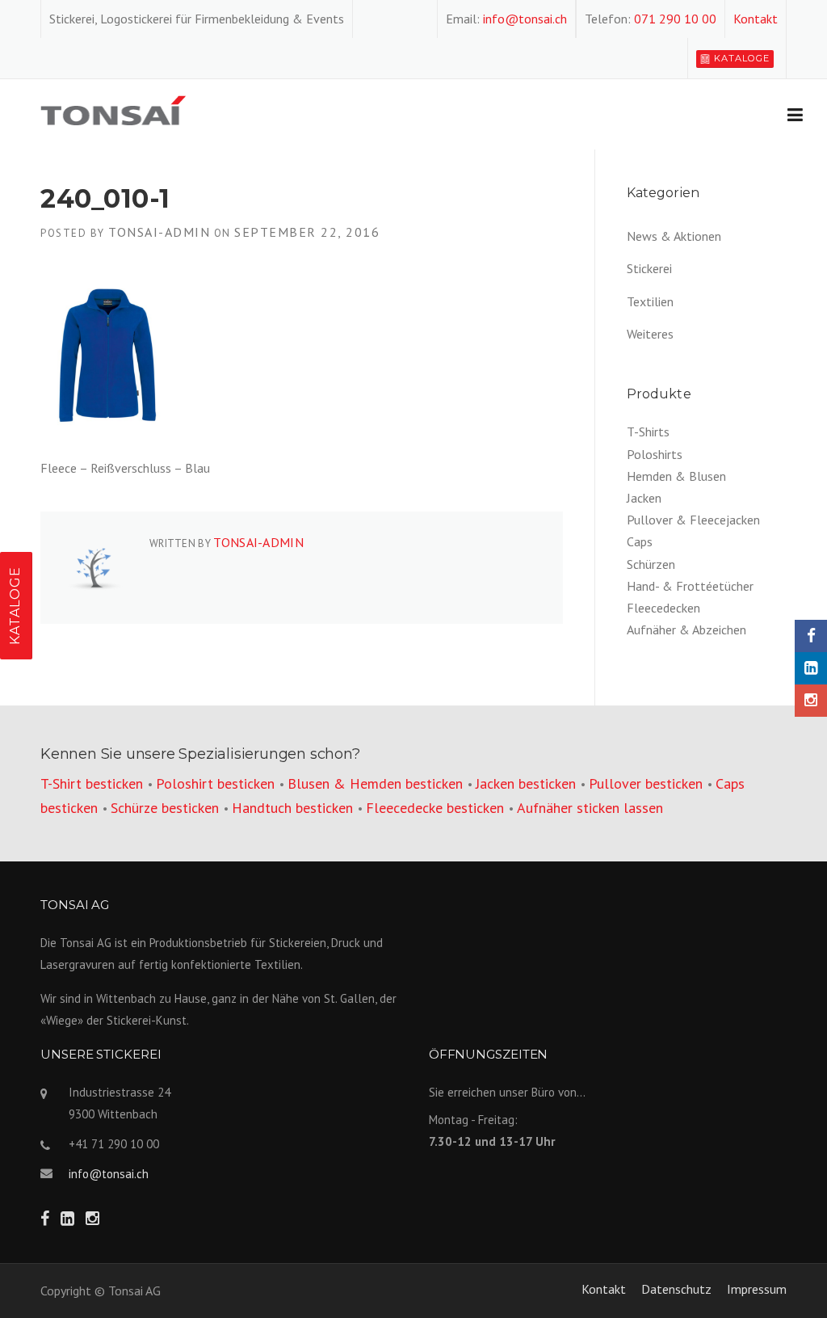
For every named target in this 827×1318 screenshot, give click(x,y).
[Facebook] (811, 636)
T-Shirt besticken (91, 783)
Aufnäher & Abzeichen (686, 629)
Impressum (757, 1288)
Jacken (644, 498)
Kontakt (755, 19)
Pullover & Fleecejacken (693, 520)
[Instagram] (811, 700)
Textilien (650, 301)
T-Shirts (648, 431)
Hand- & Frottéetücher (690, 586)
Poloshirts (654, 454)
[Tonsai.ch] (113, 109)
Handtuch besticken (292, 807)
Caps (640, 541)
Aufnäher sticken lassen (590, 807)
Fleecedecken (663, 608)
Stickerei (649, 268)
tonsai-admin (159, 232)
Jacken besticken (526, 783)
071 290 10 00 (675, 19)
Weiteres (650, 334)
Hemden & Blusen (676, 476)
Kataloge (742, 58)
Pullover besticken (646, 783)
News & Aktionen (674, 236)
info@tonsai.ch (525, 19)
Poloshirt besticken (215, 783)
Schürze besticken (165, 807)
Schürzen (651, 564)
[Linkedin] (811, 668)
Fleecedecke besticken (435, 807)
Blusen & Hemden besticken (375, 783)
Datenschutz (676, 1288)
